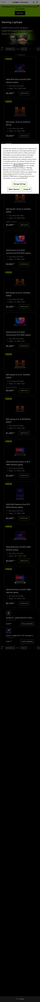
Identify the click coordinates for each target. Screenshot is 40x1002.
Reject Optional (14, 189)
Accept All (26, 189)
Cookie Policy (18, 165)
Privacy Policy (23, 176)
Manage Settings (19, 184)
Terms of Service (8, 174)
